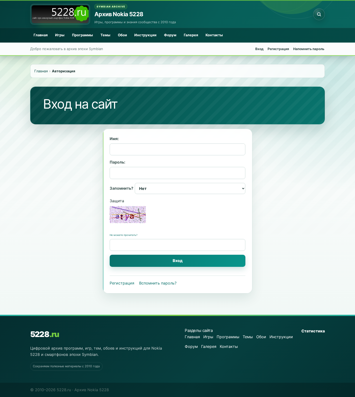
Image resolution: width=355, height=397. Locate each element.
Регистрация (278, 49)
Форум (170, 35)
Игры (59, 35)
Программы (82, 35)
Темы (105, 35)
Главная (41, 35)
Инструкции (145, 35)
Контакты (214, 35)
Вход (259, 49)
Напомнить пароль (308, 49)
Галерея (191, 35)
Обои (122, 35)
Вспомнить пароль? (158, 283)
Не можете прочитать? (123, 234)
